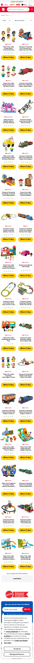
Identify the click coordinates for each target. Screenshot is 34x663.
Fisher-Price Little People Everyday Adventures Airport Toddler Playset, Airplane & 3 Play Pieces (8, 557)
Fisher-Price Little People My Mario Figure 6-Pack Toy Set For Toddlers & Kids (8, 375)
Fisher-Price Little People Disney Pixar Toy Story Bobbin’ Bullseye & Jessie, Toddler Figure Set (26, 194)
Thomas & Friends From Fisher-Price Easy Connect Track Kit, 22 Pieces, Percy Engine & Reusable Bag (8, 303)
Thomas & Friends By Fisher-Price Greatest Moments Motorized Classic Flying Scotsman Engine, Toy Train (25, 485)
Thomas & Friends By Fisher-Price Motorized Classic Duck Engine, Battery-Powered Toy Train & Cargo (25, 157)
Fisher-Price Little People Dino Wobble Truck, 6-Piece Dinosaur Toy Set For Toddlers (8, 448)
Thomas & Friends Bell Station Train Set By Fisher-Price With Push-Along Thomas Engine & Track (25, 375)
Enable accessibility (17, 1)
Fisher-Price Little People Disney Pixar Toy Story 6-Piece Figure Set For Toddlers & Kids (8, 84)
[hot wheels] (12, 5)
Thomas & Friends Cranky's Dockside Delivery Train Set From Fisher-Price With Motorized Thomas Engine (8, 230)
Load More (17, 578)
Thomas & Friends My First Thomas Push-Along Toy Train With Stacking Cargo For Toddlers (25, 48)
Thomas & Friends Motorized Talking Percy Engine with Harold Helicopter (25, 339)
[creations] (24, 5)
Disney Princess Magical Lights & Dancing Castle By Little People (8, 121)
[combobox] (18, 9)
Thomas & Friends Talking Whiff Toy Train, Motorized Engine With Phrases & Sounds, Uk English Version (25, 521)
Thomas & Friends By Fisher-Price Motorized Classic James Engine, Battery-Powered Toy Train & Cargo (25, 84)
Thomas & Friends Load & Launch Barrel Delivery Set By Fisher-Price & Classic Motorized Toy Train (25, 121)
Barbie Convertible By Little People (25, 265)
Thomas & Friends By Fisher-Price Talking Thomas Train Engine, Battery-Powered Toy (25, 230)
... (10, 15)
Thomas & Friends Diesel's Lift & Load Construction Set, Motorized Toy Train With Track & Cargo (8, 521)
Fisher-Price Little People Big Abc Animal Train (8, 339)
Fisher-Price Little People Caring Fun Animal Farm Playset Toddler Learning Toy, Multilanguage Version (8, 266)
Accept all (17, 649)
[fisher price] (18, 5)
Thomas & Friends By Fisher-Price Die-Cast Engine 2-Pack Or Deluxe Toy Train (8, 412)
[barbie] (6, 5)
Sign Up (27, 609)
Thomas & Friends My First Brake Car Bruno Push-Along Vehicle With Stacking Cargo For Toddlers (8, 194)
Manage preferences (17, 654)
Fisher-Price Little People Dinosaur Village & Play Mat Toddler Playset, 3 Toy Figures (25, 448)
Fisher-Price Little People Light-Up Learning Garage (25, 557)
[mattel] (2, 5)
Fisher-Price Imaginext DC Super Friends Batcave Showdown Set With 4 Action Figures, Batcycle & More (8, 485)
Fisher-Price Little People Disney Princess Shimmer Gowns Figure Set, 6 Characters (8, 48)
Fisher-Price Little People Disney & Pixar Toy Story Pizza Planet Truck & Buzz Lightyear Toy (8, 157)
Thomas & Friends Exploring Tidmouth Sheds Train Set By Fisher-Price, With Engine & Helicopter (25, 303)
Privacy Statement (12, 631)
